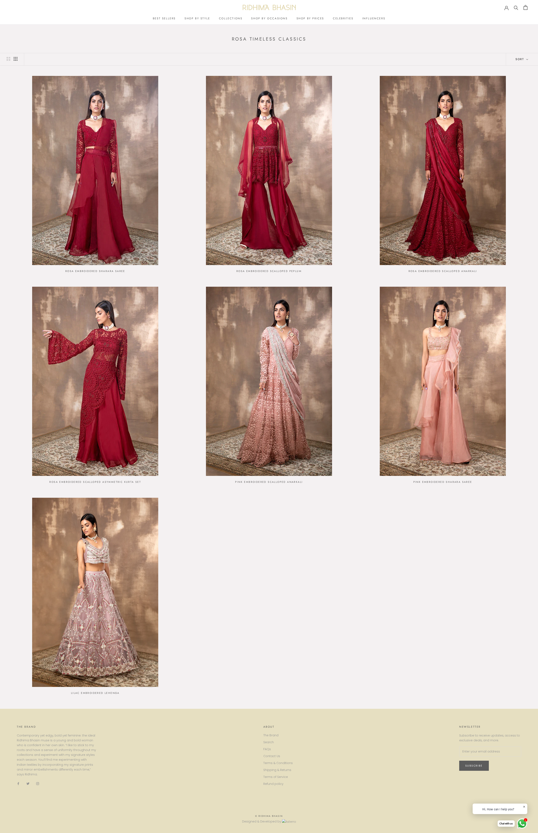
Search (268, 742)
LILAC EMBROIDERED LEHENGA (95, 693)
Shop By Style (197, 18)
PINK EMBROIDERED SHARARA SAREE (442, 482)
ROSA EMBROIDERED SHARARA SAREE (95, 271)
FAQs (267, 749)
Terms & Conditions (278, 763)
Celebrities (343, 18)
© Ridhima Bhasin (269, 816)
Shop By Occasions (269, 18)
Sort (520, 59)
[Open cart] (525, 7)
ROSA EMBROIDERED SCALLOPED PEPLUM (269, 271)
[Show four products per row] (15, 59)
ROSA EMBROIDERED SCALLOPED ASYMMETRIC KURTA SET (95, 482)
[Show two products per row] (8, 59)
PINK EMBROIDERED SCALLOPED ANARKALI (269, 482)
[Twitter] (27, 783)
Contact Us (271, 756)
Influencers (373, 18)
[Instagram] (37, 783)
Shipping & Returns (277, 770)
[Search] (516, 7)
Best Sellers (164, 18)
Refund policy (273, 784)
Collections (231, 18)
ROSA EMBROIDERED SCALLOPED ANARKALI (443, 271)
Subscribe (474, 766)
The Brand (270, 735)
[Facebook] (18, 783)
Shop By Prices (310, 18)
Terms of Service (275, 777)
